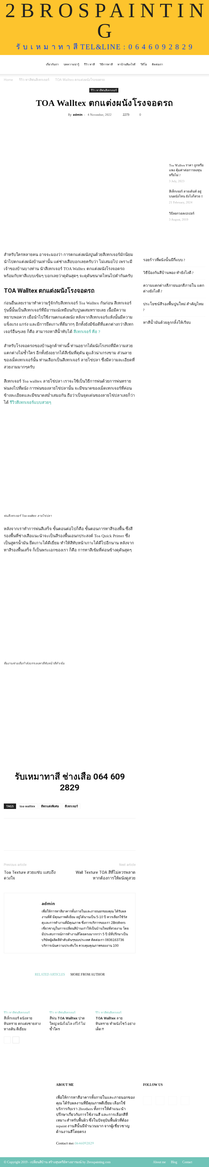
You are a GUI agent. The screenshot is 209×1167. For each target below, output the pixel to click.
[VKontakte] (185, 1100)
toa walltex (27, 806)
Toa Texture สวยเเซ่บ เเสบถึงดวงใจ (30, 875)
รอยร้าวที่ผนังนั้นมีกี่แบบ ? (164, 260)
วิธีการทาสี (106, 64)
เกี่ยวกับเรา (52, 64)
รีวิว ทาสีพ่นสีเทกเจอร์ (34, 79)
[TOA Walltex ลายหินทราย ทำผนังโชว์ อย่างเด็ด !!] (116, 993)
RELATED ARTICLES (50, 974)
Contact (187, 1162)
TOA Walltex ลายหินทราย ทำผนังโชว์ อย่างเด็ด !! (115, 1023)
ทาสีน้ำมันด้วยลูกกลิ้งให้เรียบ (167, 322)
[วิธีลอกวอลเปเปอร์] (154, 219)
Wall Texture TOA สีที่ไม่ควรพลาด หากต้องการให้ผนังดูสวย (106, 875)
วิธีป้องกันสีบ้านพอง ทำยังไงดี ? (168, 272)
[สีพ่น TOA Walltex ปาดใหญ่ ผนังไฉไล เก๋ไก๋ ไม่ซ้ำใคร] (70, 993)
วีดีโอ (143, 64)
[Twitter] (172, 1100)
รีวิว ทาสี (89, 64)
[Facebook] (147, 1100)
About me (159, 1162)
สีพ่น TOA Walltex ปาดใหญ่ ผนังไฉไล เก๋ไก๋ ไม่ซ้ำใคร (67, 1023)
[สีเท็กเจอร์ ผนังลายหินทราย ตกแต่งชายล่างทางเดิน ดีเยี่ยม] (24, 993)
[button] (198, 64)
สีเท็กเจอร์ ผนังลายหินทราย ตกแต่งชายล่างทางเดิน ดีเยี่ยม (22, 1023)
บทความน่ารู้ (71, 64)
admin (77, 114)
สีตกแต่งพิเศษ (50, 806)
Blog (174, 1162)
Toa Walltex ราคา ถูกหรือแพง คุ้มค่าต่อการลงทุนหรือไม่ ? (186, 170)
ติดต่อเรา (157, 64)
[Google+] (160, 1100)
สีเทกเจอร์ (71, 806)
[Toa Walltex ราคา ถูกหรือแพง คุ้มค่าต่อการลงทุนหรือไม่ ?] (154, 170)
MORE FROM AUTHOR (87, 974)
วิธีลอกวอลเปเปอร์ (181, 214)
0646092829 (84, 1143)
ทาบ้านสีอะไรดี (127, 64)
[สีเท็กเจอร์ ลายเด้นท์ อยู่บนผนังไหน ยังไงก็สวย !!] (154, 196)
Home (8, 79)
